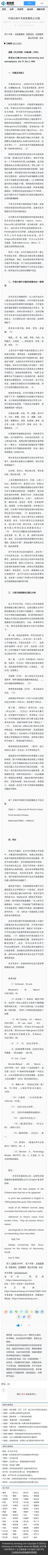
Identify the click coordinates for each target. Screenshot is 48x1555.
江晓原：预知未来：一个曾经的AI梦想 (17, 1416)
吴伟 (25, 1524)
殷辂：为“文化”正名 (9, 1451)
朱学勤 (5, 1534)
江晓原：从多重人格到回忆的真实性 (16, 1413)
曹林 (14, 1496)
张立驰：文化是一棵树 (11, 1465)
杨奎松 (26, 1508)
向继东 (15, 1505)
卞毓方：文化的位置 (10, 1458)
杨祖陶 (36, 1502)
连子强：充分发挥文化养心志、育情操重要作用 (20, 1472)
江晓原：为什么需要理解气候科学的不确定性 (19, 1437)
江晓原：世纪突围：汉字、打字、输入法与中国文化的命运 (24, 1409)
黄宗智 (15, 1499)
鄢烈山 (26, 1496)
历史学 (20, 1283)
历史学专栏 (30, 1283)
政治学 (30, 9)
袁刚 (14, 1531)
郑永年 (26, 1492)
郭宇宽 (15, 1502)
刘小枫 (15, 1521)
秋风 (4, 1521)
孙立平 (26, 1537)
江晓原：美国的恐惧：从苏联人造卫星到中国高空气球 (23, 1440)
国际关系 (41, 9)
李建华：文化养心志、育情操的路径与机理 (18, 1461)
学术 (13, 1283)
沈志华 (5, 1505)
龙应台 (36, 1492)
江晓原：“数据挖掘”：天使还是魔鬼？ (16, 1420)
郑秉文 (26, 1534)
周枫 (4, 1524)
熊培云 (36, 1518)
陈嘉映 (5, 1499)
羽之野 (5, 1537)
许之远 (5, 1531)
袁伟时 (15, 1518)
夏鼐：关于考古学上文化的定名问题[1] (17, 1475)
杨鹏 (14, 1512)
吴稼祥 (36, 1528)
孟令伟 (26, 1521)
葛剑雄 (15, 1528)
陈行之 (15, 1492)
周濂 (4, 1512)
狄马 (4, 1518)
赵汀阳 (26, 1505)
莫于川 (36, 1534)
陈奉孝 (5, 1515)
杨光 (35, 1537)
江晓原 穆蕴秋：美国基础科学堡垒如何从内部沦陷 (21, 1433)
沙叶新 (36, 1524)
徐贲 (4, 1502)
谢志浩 (15, 1537)
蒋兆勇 (15, 1524)
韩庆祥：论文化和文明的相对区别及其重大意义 (20, 1482)
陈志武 (36, 1499)
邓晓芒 (26, 1512)
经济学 (20, 9)
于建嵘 (26, 1499)
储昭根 (26, 1528)
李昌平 (5, 1508)
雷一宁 (36, 1521)
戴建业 (36, 1505)
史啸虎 (26, 1518)
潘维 (14, 1534)
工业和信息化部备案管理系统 (24, 1552)
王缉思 (36, 1512)
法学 (12, 9)
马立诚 (26, 1502)
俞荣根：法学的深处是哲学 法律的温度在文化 (19, 1468)
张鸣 (14, 1508)
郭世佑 (15, 1515)
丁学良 (5, 1496)
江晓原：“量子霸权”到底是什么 (14, 1430)
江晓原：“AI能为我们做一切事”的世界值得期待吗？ (22, 1423)
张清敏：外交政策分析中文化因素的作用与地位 (20, 1454)
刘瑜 (4, 1528)
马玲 (25, 1515)
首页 (4, 9)
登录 (23, 1394)
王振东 (36, 1515)
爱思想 (8, 3)
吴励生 (36, 1531)
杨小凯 (26, 1531)
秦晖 (4, 1492)
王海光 (36, 1508)
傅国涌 (36, 1496)
